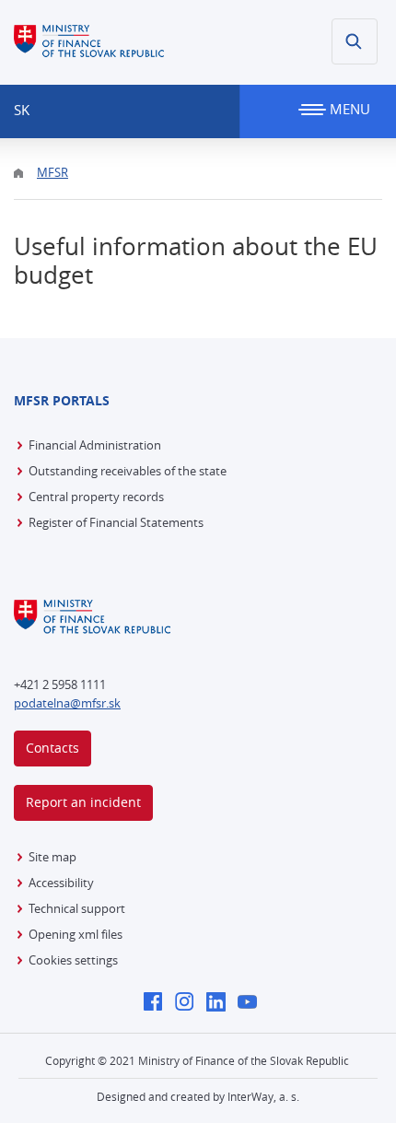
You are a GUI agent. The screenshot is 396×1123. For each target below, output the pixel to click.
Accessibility (61, 882)
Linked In (220, 1003)
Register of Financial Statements (116, 522)
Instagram (189, 1003)
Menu (348, 108)
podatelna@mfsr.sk (67, 703)
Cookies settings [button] (73, 960)
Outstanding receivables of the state (128, 470)
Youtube (252, 1003)
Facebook (158, 1003)
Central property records (96, 496)
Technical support (77, 908)
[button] (355, 41)
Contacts (52, 747)
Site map (52, 856)
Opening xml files (75, 934)
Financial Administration (95, 445)
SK (21, 109)
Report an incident (83, 802)
